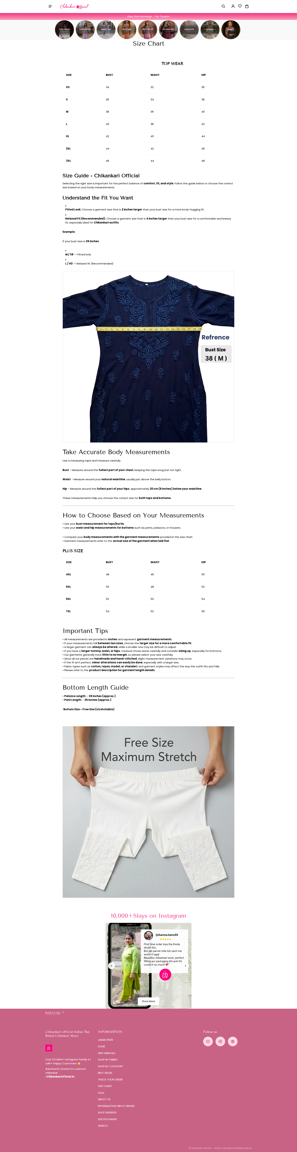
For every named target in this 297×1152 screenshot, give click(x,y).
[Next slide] (185, 965)
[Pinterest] (233, 1041)
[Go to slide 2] (145, 1004)
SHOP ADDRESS (107, 1112)
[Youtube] (208, 1041)
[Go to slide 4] (151, 1004)
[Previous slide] (111, 965)
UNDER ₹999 (105, 1040)
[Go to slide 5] (154, 1004)
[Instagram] (220, 1041)
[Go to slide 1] (143, 1004)
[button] (223, 6)
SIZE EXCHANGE (107, 1119)
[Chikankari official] (74, 6)
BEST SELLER (105, 1073)
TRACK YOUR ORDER (110, 1079)
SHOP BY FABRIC (108, 1059)
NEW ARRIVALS (107, 1053)
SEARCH (103, 1125)
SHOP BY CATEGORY (110, 1066)
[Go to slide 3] (148, 1004)
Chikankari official (201, 1148)
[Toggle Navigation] (50, 6)
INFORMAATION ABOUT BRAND (116, 1106)
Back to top (52, 1012)
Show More (148, 1001)
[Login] (233, 6)
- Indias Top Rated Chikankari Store (232, 1148)
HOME (101, 1046)
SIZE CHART (105, 1086)
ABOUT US (104, 1099)
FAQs (101, 1093)
